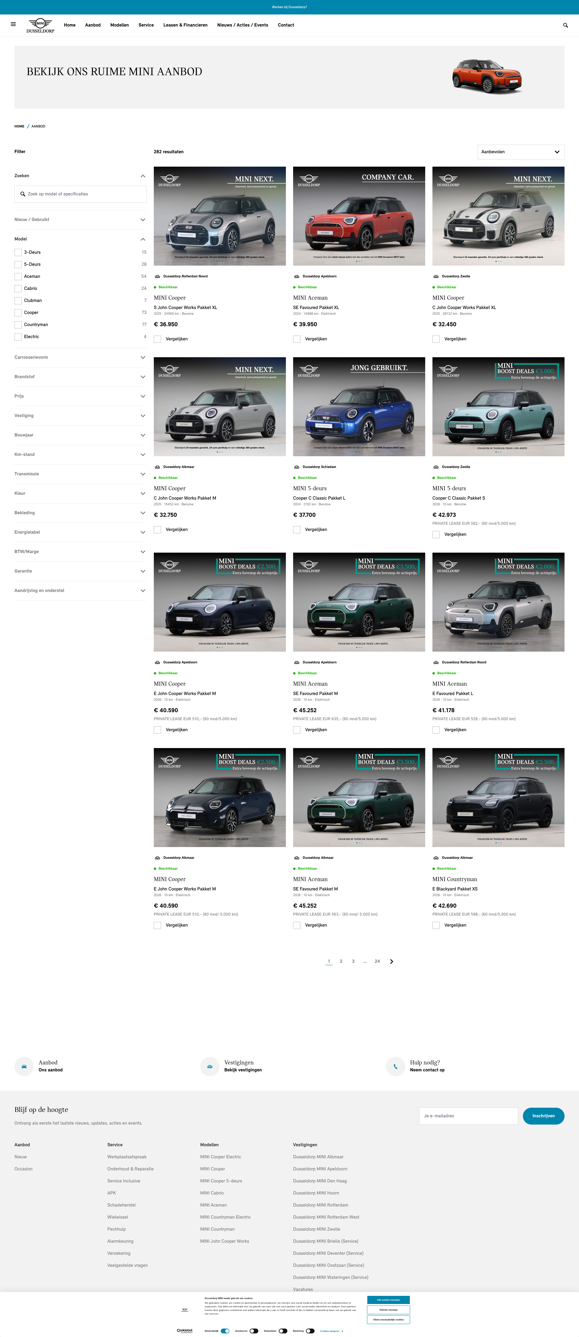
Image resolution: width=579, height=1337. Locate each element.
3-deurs (85, 252)
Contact (286, 25)
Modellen (119, 25)
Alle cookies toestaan (388, 1300)
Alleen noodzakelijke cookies (388, 1319)
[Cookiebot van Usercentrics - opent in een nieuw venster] (185, 1331)
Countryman (85, 324)
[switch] (254, 1331)
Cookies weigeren (329, 1331)
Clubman (85, 300)
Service (146, 25)
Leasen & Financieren (185, 25)
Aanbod (93, 25)
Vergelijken (177, 339)
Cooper (85, 312)
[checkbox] (157, 339)
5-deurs (85, 264)
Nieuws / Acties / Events (242, 25)
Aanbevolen (493, 152)
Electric (85, 336)
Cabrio (85, 288)
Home (70, 25)
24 (377, 961)
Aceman (85, 276)
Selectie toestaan (389, 1310)
